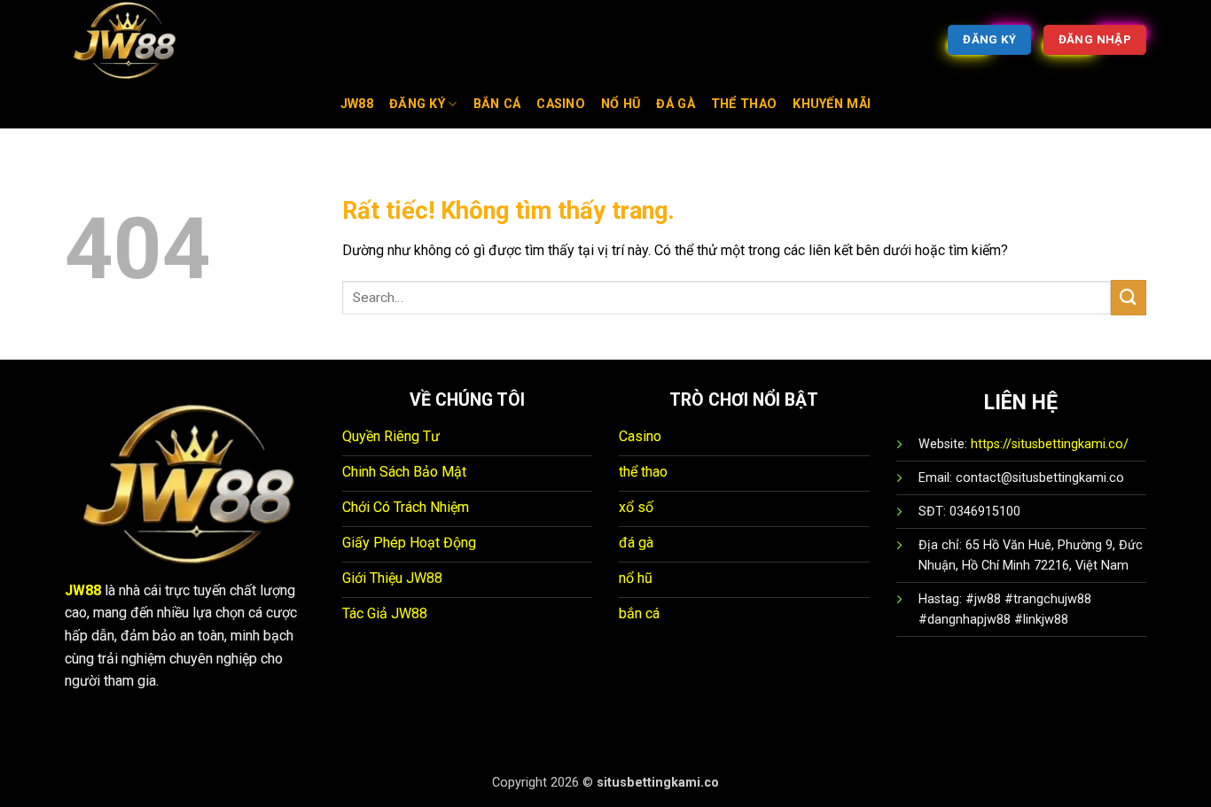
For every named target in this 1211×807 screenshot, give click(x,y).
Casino (560, 104)
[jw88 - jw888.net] (153, 40)
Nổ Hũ (620, 104)
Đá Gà (675, 104)
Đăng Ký (417, 104)
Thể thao (744, 104)
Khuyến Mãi (832, 104)
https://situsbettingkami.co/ (1050, 444)
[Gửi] (1128, 297)
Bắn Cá (497, 104)
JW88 (356, 104)
